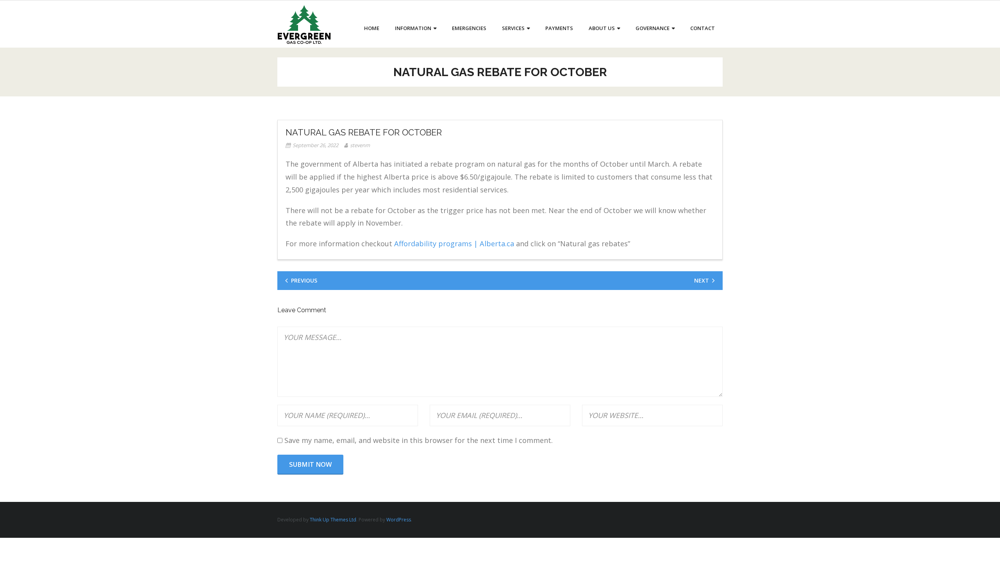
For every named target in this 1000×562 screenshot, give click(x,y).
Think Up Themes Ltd (333, 519)
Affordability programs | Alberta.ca (454, 243)
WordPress (398, 519)
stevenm (360, 145)
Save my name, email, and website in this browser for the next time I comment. (418, 440)
